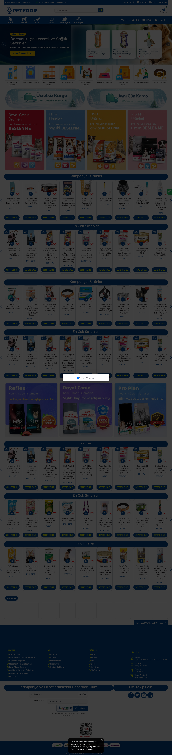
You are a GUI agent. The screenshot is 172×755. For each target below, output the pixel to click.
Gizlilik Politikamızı (77, 749)
